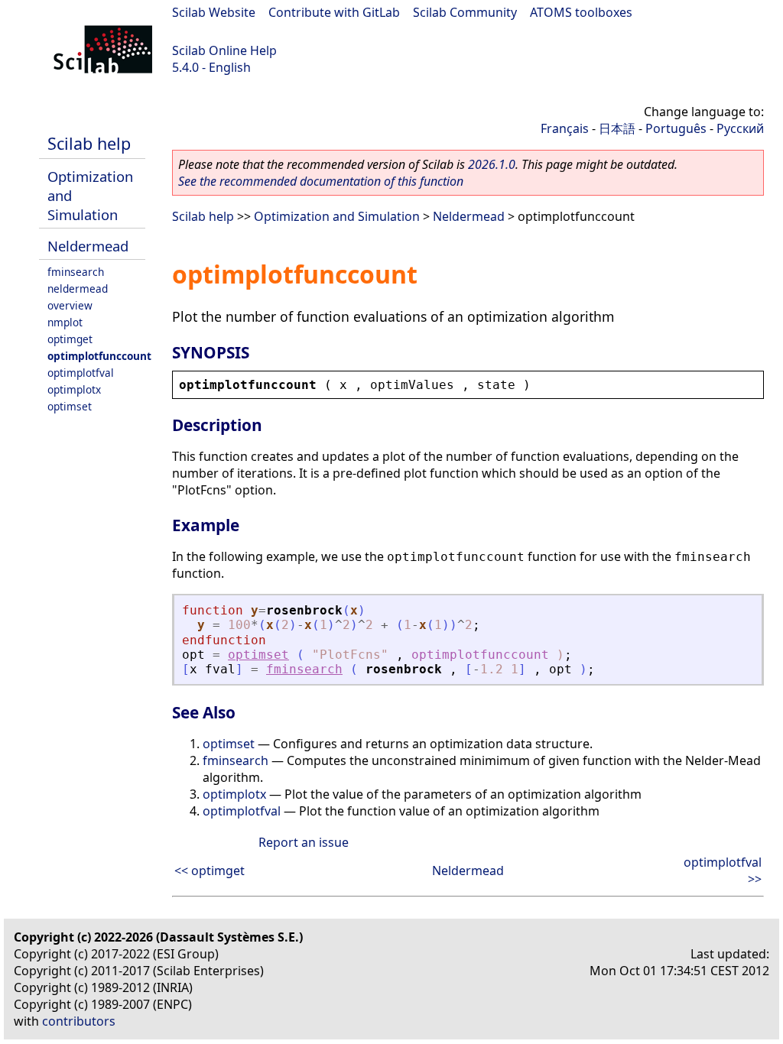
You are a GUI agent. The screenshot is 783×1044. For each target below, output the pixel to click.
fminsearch (75, 271)
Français (565, 128)
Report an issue (303, 842)
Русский (740, 128)
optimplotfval (80, 372)
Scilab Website (213, 12)
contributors (78, 1021)
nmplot (65, 322)
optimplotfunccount (99, 356)
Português (676, 128)
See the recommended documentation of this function (320, 181)
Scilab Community (465, 12)
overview (70, 305)
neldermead (77, 288)
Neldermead (87, 245)
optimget (70, 339)
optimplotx (74, 389)
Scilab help (89, 143)
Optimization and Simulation (337, 216)
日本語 (617, 128)
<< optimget (209, 870)
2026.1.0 (491, 164)
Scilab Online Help (224, 50)
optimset (69, 406)
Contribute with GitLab (334, 12)
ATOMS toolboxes (581, 12)
